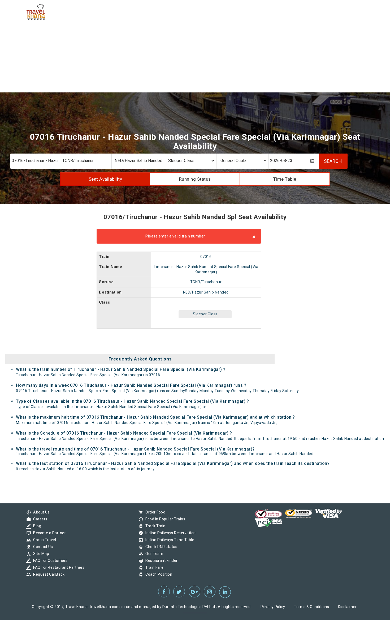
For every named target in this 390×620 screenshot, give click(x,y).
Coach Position (157, 574)
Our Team (153, 553)
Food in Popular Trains (164, 519)
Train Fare (153, 567)
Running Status (195, 179)
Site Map (40, 553)
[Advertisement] (159, 37)
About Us (40, 512)
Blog (36, 526)
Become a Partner (48, 533)
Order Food (154, 512)
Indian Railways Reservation (169, 533)
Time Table (284, 179)
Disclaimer (347, 607)
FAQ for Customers (49, 560)
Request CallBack (47, 574)
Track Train (154, 526)
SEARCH (333, 161)
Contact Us (42, 547)
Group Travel (43, 540)
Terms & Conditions (311, 607)
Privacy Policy (273, 607)
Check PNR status (160, 547)
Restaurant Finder (160, 560)
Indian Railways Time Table (168, 540)
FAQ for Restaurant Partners (58, 567)
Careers (39, 519)
